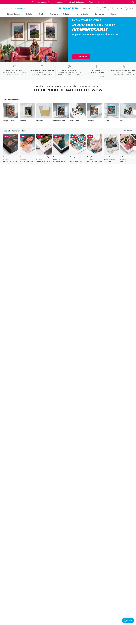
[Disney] (113, 14)
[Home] (68, 8)
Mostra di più (128, 131)
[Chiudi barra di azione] (133, 2)
